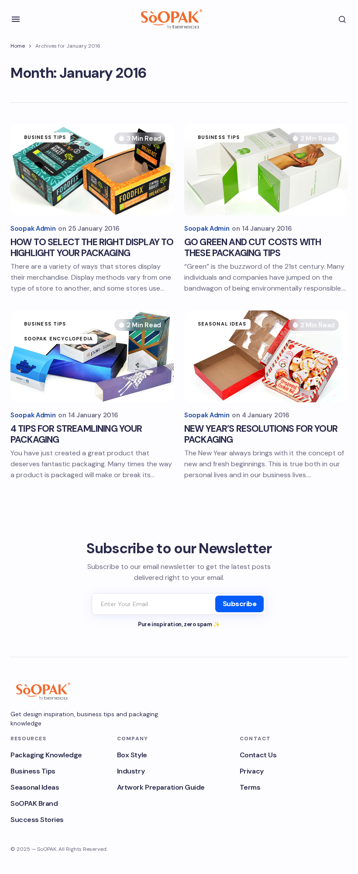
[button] (15, 19)
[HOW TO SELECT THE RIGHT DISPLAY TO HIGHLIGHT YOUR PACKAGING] (92, 169)
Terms (250, 787)
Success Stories (37, 819)
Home (17, 45)
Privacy (252, 771)
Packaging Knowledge (46, 755)
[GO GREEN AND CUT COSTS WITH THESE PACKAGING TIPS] (266, 169)
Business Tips (45, 137)
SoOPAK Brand (34, 803)
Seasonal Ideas (222, 324)
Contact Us (258, 755)
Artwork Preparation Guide (161, 787)
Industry (131, 771)
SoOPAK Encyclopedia (58, 339)
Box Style (132, 755)
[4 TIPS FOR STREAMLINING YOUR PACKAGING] (92, 356)
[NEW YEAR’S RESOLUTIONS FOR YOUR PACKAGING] (266, 356)
